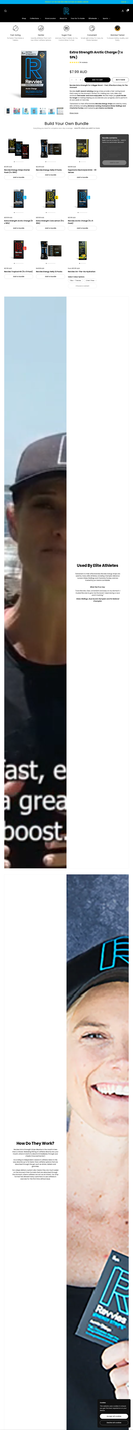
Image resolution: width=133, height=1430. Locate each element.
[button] (5, 11)
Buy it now (120, 80)
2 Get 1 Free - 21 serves (94, 280)
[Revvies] (66, 11)
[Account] (123, 11)
